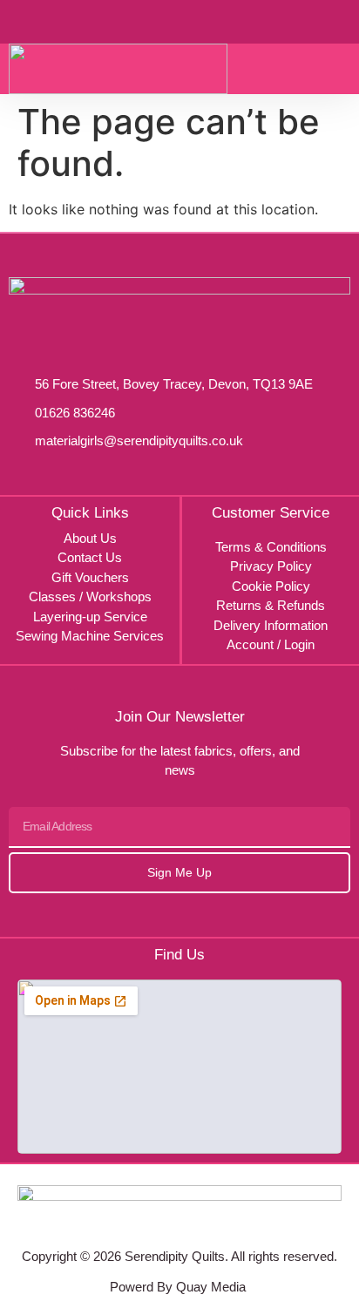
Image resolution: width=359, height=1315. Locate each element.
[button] (339, 69)
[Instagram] (200, 1223)
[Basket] (302, 21)
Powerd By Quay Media (179, 1286)
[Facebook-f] (158, 1223)
